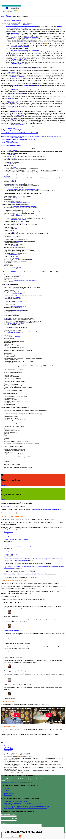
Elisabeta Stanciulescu (10, 574)
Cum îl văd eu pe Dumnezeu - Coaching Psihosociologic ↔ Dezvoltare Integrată (26, 566)
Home (2, 16)
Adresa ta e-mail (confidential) (9, 819)
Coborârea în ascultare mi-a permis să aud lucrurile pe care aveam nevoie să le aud (26, 806)
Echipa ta (6, 790)
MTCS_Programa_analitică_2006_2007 (12, 130)
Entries (7, 747)
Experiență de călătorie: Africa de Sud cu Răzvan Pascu (33, 574)
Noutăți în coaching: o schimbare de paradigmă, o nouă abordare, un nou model (25, 808)
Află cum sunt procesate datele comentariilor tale (46, 510)
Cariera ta (6, 788)
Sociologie (8, 16)
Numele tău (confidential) (8, 814)
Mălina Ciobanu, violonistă (11, 630)
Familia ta (6, 792)
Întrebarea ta (4, 823)
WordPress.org (8, 750)
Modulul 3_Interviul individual (9, 142)
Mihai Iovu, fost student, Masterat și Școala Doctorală (22, 26)
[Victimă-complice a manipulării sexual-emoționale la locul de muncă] (8, 544)
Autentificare (7, 746)
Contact (3, 499)
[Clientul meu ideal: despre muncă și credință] (8, 536)
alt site (59, 26)
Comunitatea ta (8, 795)
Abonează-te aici (5, 485)
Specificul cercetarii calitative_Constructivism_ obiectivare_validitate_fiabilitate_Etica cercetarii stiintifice (31, 136)
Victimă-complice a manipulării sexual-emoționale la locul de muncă (22, 547)
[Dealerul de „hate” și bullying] (8, 551)
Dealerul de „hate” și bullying (12, 554)
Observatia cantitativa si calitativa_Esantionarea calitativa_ (18, 139)
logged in (10, 506)
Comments (8, 749)
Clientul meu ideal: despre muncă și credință (16, 539)
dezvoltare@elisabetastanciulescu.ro (10, 782)
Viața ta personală (9, 793)
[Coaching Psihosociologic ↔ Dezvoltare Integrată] (11, 8)
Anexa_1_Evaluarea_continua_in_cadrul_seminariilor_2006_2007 (19, 133)
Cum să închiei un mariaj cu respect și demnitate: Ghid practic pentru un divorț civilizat (27, 558)
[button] (2, 715)
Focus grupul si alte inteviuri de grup (11, 145)
